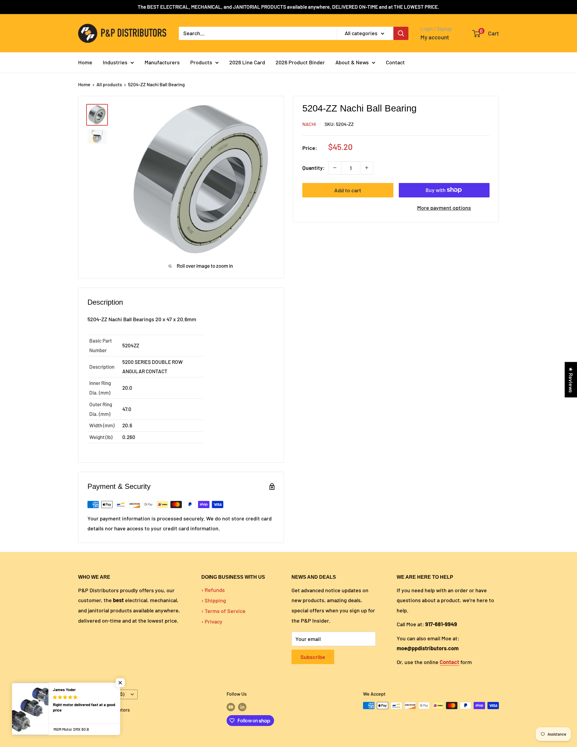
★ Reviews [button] (571, 380)
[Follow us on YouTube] (231, 706)
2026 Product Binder (300, 62)
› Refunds (213, 590)
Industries (115, 62)
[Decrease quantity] (334, 167)
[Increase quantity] (366, 167)
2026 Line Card (247, 62)
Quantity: (313, 167)
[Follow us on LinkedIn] (242, 706)
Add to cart (347, 190)
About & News (352, 62)
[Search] (400, 33)
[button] (120, 682)
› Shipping (213, 600)
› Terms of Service (223, 611)
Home (85, 62)
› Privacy (211, 621)
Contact (395, 62)
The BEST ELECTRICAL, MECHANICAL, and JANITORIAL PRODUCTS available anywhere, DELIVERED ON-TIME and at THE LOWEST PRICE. (288, 7)
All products (109, 84)
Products (201, 62)
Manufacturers (162, 62)
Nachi (309, 124)
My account (434, 37)
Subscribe (313, 657)
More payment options (444, 207)
